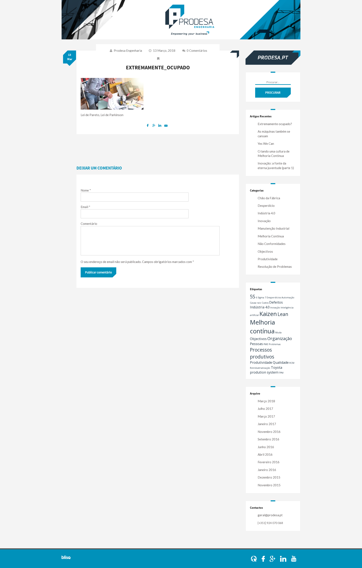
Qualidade (281, 362)
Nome (86, 190)
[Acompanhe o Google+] (273, 558)
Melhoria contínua (262, 326)
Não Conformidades (272, 244)
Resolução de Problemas (275, 266)
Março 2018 (266, 401)
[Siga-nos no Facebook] (263, 558)
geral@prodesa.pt (270, 515)
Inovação (264, 221)
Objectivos (265, 251)
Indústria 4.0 (266, 213)
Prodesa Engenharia (128, 50)
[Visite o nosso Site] (254, 558)
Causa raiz (255, 302)
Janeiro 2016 (267, 470)
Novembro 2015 (269, 485)
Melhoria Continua (271, 236)
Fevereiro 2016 (268, 462)
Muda (278, 332)
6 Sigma (260, 297)
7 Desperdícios (273, 297)
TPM (281, 372)
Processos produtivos (262, 353)
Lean (283, 314)
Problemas (275, 344)
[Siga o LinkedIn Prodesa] (283, 558)
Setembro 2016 (268, 439)
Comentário (89, 223)
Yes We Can (266, 143)
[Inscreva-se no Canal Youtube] (293, 558)
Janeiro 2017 (267, 424)
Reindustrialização (260, 367)
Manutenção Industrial (273, 228)
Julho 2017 (265, 408)
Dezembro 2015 (269, 477)
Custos (265, 302)
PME (266, 344)
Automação (288, 297)
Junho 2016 (266, 447)
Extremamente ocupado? (275, 124)
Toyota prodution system (266, 370)
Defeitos (276, 302)
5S (252, 296)
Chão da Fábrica (269, 198)
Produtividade (268, 259)
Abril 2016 (265, 454)
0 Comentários (196, 50)
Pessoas (256, 344)
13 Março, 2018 (164, 50)
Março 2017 (266, 416)
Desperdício (266, 205)
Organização (279, 338)
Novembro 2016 (269, 431)
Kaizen (268, 314)
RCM (291, 362)
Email (85, 207)
